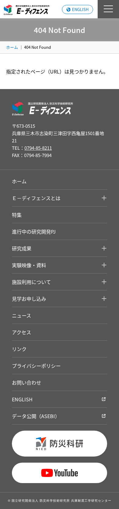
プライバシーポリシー (36, 365)
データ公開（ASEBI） (36, 416)
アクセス (21, 332)
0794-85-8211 (38, 148)
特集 (17, 214)
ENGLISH (80, 9)
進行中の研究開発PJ (34, 231)
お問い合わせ (26, 382)
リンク (19, 349)
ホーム (12, 47)
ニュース (21, 315)
